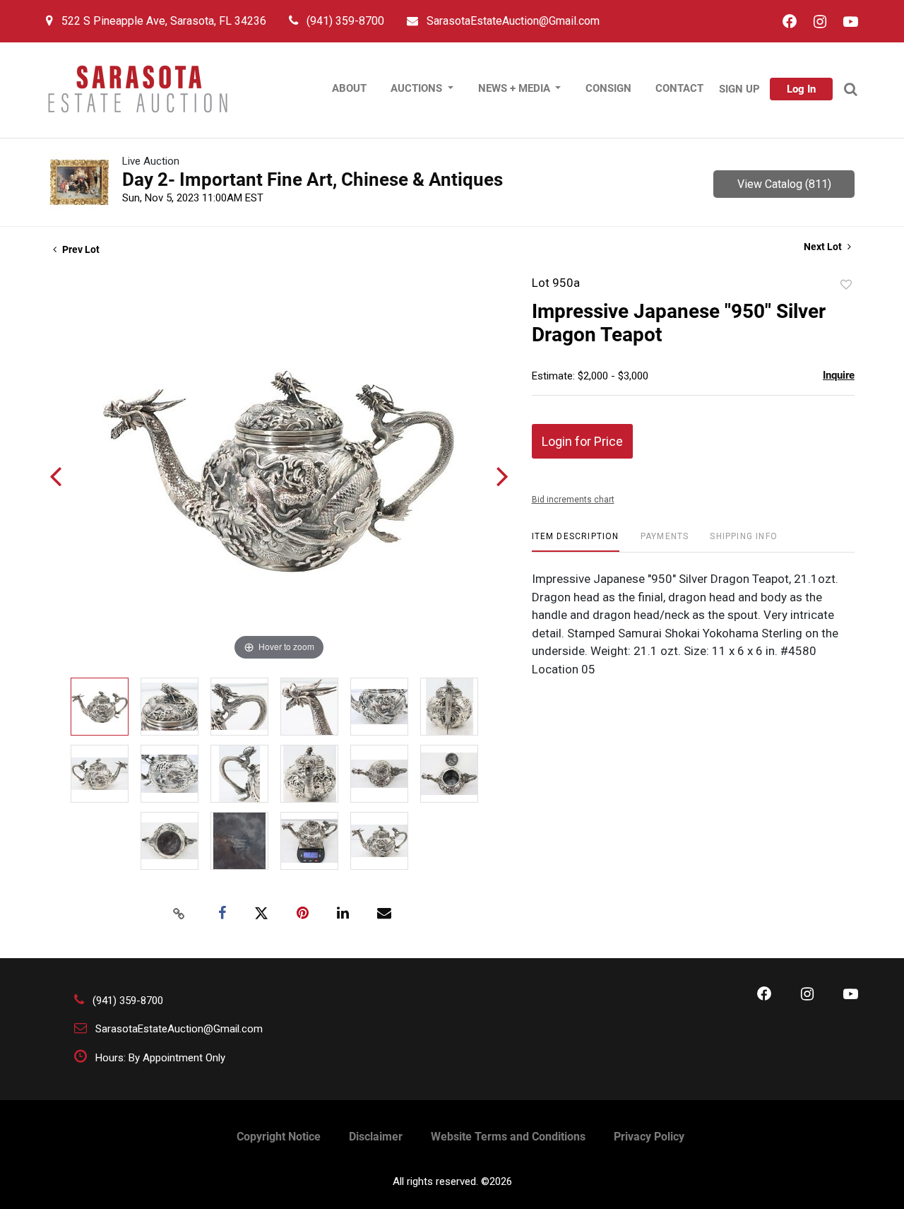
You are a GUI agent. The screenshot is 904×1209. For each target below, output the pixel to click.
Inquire (839, 375)
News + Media (515, 88)
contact (679, 88)
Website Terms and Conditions (508, 1136)
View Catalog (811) (784, 184)
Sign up (739, 89)
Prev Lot (80, 249)
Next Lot (824, 246)
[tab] (575, 541)
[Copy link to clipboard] (179, 913)
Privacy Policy (649, 1136)
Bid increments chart (573, 500)
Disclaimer (376, 1136)
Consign (608, 88)
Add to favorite (846, 285)
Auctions (418, 88)
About (349, 88)
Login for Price (582, 441)
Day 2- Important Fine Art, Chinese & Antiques (312, 179)
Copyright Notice (279, 1136)
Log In (801, 89)
